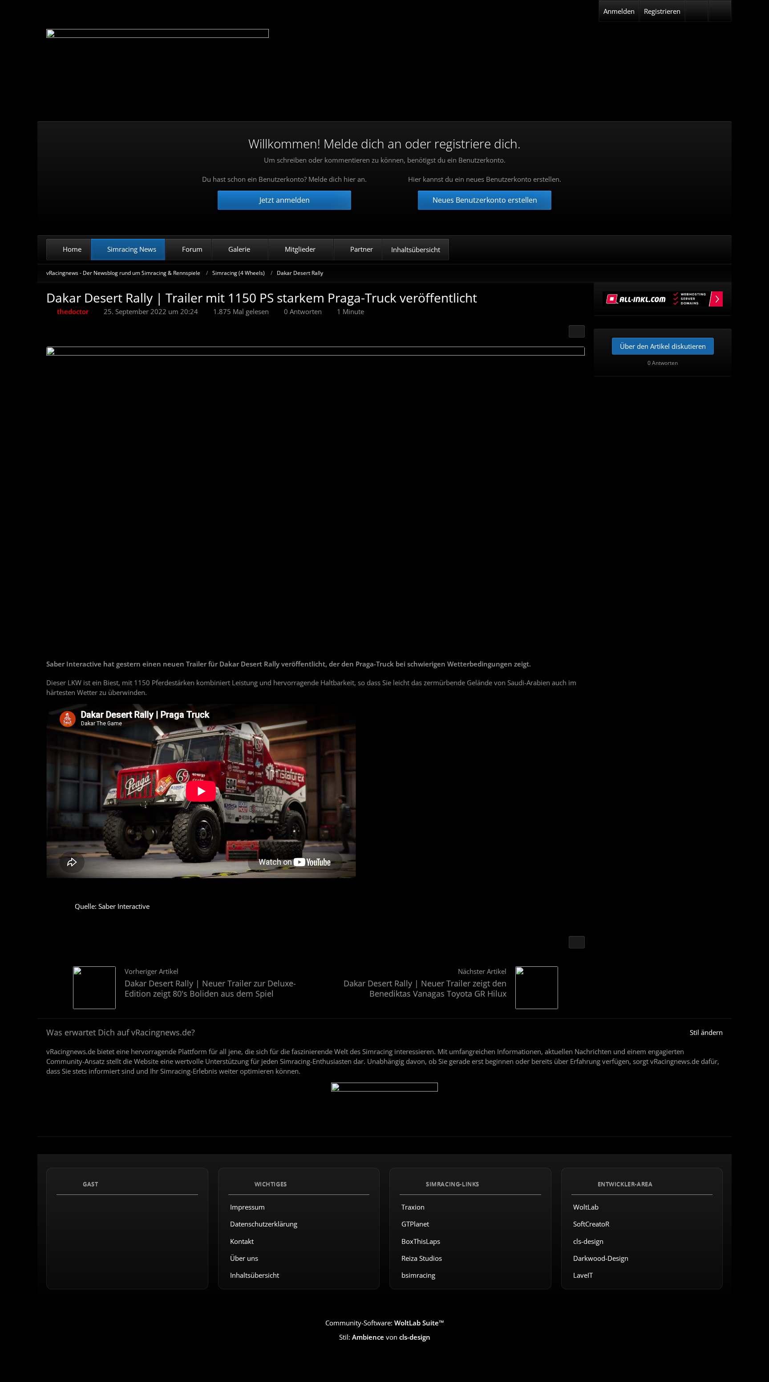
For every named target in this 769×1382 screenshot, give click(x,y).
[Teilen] (577, 331)
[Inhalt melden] (577, 942)
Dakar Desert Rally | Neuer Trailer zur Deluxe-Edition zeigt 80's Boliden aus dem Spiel (210, 988)
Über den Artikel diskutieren (663, 346)
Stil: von (384, 1337)
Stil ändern (706, 1032)
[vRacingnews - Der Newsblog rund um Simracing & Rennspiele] (157, 68)
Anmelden (619, 11)
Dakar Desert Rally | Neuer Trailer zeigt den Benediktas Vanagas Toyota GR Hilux (425, 988)
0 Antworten (303, 311)
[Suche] (719, 11)
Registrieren (662, 11)
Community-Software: (384, 1322)
